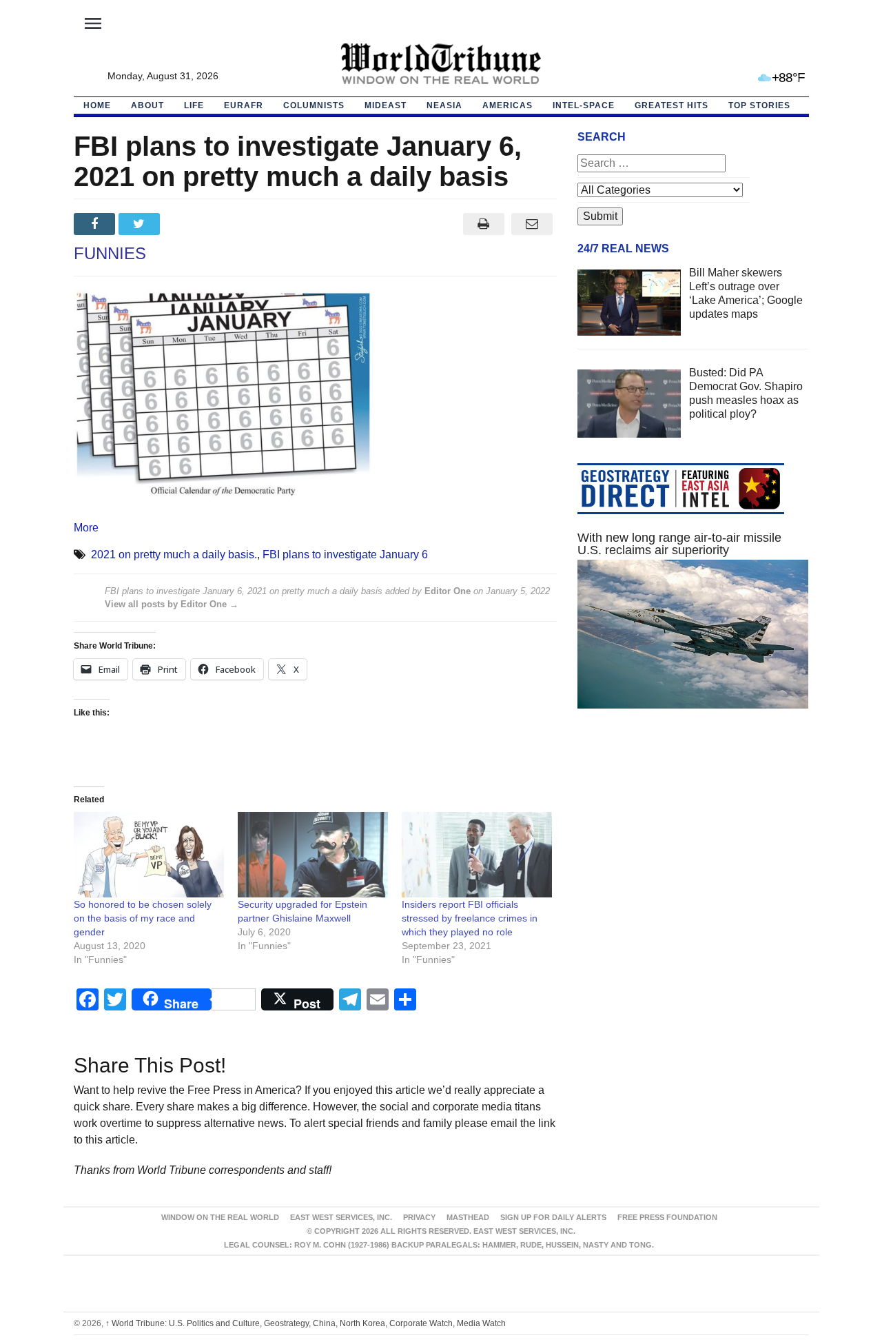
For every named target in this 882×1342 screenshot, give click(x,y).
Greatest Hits (671, 105)
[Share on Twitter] (141, 224)
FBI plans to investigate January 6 (345, 554)
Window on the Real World (220, 1217)
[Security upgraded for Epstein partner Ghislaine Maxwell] (313, 855)
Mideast (386, 105)
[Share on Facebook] (96, 224)
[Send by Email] (532, 224)
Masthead (468, 1217)
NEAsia (444, 105)
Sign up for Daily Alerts (553, 1217)
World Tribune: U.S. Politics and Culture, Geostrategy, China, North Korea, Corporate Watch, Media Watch (305, 1323)
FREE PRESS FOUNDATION (667, 1217)
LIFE (194, 105)
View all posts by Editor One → (171, 604)
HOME (97, 105)
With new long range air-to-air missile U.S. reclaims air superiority (679, 544)
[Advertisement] (693, 849)
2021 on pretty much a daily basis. (174, 554)
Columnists (314, 105)
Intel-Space (584, 105)
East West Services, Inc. (341, 1217)
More (86, 527)
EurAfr (243, 105)
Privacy (419, 1217)
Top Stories (759, 105)
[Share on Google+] (185, 224)
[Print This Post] (483, 224)
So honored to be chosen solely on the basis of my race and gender (143, 918)
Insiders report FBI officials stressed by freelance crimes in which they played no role (469, 918)
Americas (507, 105)
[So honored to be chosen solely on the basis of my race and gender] (149, 855)
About (147, 105)
